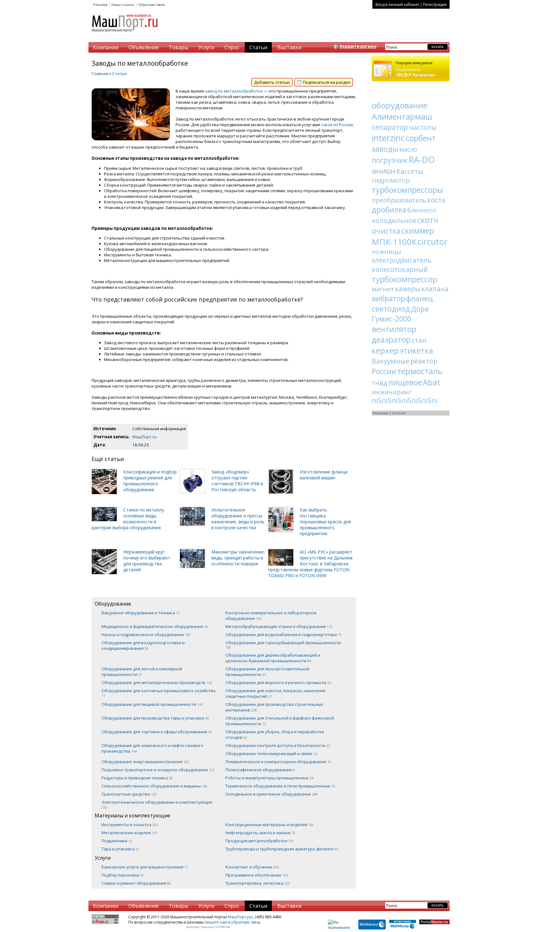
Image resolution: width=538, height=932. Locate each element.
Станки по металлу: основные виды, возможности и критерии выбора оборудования (128, 518)
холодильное (394, 220)
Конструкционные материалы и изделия (269, 824)
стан (419, 340)
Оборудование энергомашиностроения (145, 761)
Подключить (415, 69)
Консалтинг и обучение (252, 867)
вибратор (388, 298)
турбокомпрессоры (407, 189)
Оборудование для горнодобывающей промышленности (283, 645)
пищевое (405, 382)
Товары (178, 47)
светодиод (391, 308)
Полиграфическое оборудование (260, 770)
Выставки (289, 47)
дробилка (389, 209)
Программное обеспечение (256, 875)
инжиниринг (392, 392)
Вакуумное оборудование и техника (140, 613)
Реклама (100, 4)
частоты (423, 127)
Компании (105, 47)
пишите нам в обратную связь (233, 922)
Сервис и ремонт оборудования (136, 883)
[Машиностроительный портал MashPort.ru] (125, 35)
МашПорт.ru (144, 437)
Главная (100, 73)
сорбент (421, 138)
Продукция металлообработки (259, 841)
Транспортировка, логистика (257, 883)
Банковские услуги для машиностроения (144, 867)
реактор (423, 360)
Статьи (258, 47)
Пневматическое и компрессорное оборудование (278, 761)
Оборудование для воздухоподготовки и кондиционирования (143, 645)
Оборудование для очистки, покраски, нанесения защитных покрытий (275, 693)
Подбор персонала (122, 875)
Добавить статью (272, 82)
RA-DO (421, 159)
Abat (431, 382)
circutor (433, 241)
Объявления (143, 47)
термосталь (419, 371)
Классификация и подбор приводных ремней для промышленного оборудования (150, 480)
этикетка (416, 350)
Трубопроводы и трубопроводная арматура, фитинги (281, 849)
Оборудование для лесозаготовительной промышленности (267, 671)
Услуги (206, 47)
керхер (385, 350)
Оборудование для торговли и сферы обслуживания (156, 732)
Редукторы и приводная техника (136, 778)
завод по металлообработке (234, 91)
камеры (407, 288)
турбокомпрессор (404, 279)
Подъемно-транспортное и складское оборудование (158, 770)
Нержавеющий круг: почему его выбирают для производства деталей (146, 561)
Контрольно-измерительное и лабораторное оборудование (271, 615)
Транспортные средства (129, 794)
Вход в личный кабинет (397, 4)
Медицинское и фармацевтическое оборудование (154, 626)
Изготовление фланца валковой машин (323, 475)
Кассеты (409, 171)
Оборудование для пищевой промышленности (152, 704)
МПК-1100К (394, 241)
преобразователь (399, 200)
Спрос (231, 47)
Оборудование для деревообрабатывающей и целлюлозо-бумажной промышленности (272, 657)
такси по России (337, 124)
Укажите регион (357, 46)
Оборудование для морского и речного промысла (278, 682)
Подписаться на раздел (326, 82)
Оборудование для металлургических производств (156, 682)
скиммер (417, 230)
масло (408, 149)
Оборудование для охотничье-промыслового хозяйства (158, 693)
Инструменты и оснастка (129, 824)
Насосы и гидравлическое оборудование (146, 634)
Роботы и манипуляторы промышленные (269, 778)
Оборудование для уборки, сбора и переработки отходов (274, 734)
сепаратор (390, 127)
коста (436, 199)
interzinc (388, 138)
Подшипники (116, 841)
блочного (421, 210)
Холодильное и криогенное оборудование (271, 794)
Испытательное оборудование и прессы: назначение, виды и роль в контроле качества (237, 518)
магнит (383, 289)
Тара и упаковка (120, 849)
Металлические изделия (129, 832)
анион (383, 170)
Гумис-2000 (391, 319)
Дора (420, 309)
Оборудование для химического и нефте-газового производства (152, 748)
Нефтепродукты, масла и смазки (260, 832)
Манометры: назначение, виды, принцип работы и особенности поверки (238, 558)
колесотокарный (400, 269)
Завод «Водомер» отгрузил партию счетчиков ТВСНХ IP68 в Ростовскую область (237, 480)
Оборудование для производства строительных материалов (274, 707)
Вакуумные (390, 360)
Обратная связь (151, 4)
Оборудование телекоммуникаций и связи (271, 753)
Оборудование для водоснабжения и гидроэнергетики (283, 634)
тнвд (379, 382)
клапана (435, 288)
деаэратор (391, 339)
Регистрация (434, 4)
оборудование (399, 105)
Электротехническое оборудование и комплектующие (156, 804)
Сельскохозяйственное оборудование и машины (154, 786)
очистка (386, 231)
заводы (385, 149)
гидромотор (391, 180)
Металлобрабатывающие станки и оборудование (279, 626)
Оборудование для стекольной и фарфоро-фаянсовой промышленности (279, 720)
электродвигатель (402, 260)
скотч (427, 220)
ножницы (386, 251)
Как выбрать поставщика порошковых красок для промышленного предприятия (325, 521)
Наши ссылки (122, 4)
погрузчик (390, 160)
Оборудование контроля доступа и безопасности (277, 745)
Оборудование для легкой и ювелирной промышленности (141, 671)
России (384, 371)
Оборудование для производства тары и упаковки (155, 718)
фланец (419, 298)
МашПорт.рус (240, 917)
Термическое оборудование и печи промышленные (280, 786)
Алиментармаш (402, 116)
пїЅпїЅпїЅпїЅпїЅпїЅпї (405, 400)
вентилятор (394, 329)
